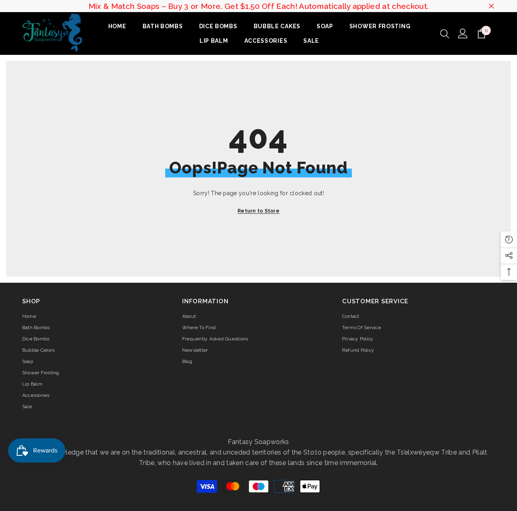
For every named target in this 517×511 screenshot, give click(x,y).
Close (491, 6)
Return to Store (258, 211)
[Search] (445, 33)
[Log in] (463, 33)
